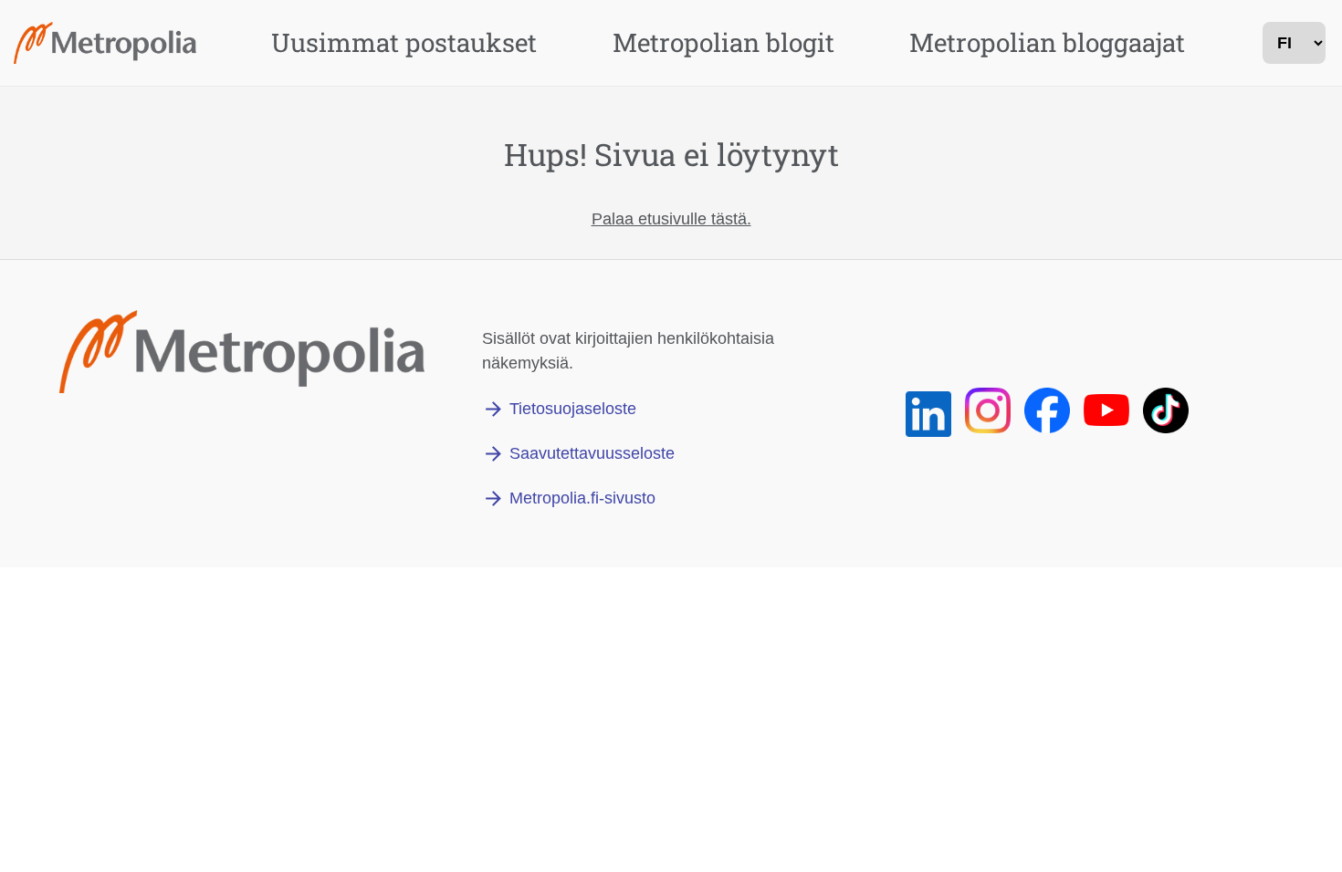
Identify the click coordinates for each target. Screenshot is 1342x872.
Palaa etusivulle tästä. (671, 219)
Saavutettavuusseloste (592, 453)
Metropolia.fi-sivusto (582, 498)
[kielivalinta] (1294, 43)
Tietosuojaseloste (572, 409)
